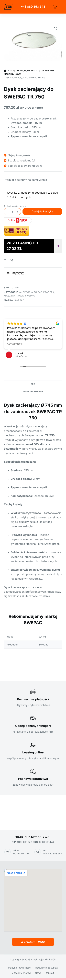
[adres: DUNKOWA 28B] (7, 852)
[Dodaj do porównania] (11, 260)
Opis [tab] (33, 384)
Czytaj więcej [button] (15, 343)
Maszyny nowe (14, 295)
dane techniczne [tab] (33, 391)
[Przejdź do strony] (8, 6)
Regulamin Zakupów (46, 967)
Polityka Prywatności (19, 967)
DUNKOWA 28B (21, 853)
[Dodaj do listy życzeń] (5, 260)
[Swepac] (15, 273)
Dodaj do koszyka (42, 211)
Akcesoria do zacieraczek (36, 292)
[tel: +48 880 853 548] (37, 852)
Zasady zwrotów (21, 972)
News (38, 972)
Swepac (30, 295)
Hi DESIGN (50, 959)
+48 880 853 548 (52, 853)
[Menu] (60, 6)
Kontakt (50, 972)
